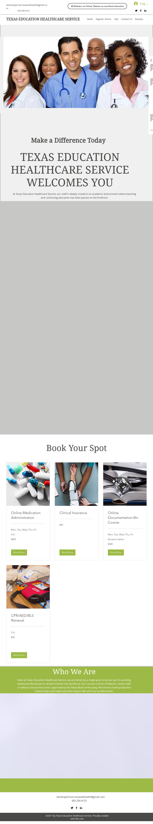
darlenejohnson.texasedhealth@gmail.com (80, 797)
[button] (19, 552)
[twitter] (136, 10)
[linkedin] (145, 10)
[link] (28, 515)
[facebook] (140, 10)
